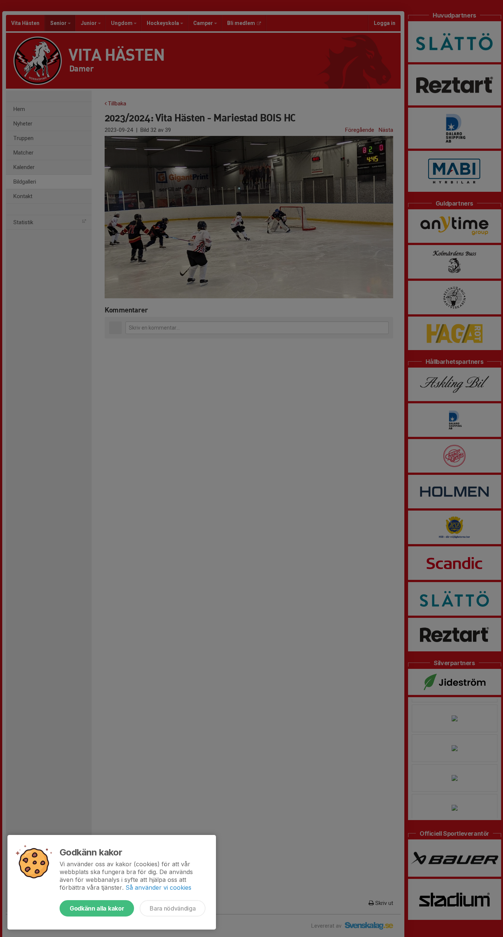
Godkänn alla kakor (97, 908)
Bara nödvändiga (172, 908)
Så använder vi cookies (158, 887)
